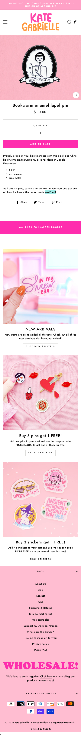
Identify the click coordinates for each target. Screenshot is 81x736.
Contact (40, 596)
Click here (46, 676)
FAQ (40, 602)
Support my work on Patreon (41, 626)
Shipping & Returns (40, 608)
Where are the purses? (40, 632)
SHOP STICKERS (40, 559)
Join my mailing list (40, 614)
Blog (40, 590)
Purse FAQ (40, 650)
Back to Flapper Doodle (43, 227)
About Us (40, 584)
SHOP (40, 571)
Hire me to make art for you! (40, 638)
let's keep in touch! (40, 693)
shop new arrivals (40, 346)
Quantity (40, 125)
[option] (40, 5)
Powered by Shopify (40, 729)
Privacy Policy (40, 644)
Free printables (40, 620)
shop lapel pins (40, 452)
